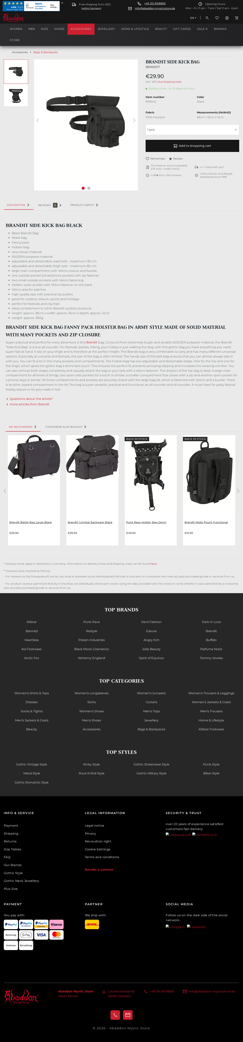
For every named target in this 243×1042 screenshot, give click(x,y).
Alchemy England (91, 658)
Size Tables (12, 849)
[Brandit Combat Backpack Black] (92, 474)
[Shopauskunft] (179, 834)
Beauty (31, 729)
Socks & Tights (32, 711)
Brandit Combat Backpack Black (90, 522)
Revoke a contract (99, 869)
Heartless (31, 640)
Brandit (153, 67)
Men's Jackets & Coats (31, 720)
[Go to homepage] (22, 18)
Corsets (151, 702)
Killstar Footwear (211, 729)
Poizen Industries (91, 640)
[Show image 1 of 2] (83, 188)
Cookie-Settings (97, 849)
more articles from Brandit (29, 404)
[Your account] (227, 18)
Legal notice (94, 825)
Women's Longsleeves (91, 693)
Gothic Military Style (151, 773)
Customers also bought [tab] (63, 426)
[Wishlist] (217, 18)
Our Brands (13, 865)
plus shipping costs (169, 81)
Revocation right (98, 841)
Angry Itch (151, 640)
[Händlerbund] (204, 834)
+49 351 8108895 (155, 3)
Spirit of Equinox (151, 658)
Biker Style (211, 773)
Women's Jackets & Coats (211, 702)
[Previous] (37, 121)
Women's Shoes (91, 711)
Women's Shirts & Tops (31, 693)
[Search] (207, 18)
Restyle (91, 631)
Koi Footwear (32, 649)
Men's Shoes (91, 720)
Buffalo (211, 640)
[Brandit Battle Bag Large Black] (34, 474)
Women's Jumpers (151, 693)
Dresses (32, 702)
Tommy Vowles (211, 658)
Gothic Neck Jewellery (21, 881)
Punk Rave (91, 622)
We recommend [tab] (20, 426)
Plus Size (11, 889)
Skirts (91, 702)
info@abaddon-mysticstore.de (155, 8)
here (154, 563)
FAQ (7, 857)
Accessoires (91, 729)
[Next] (134, 121)
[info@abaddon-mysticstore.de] (128, 1015)
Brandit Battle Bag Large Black (30, 522)
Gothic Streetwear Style (151, 764)
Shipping (11, 833)
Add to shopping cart (195, 146)
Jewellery (151, 720)
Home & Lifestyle (211, 720)
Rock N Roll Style (91, 773)
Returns (10, 841)
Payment (11, 825)
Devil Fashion (151, 622)
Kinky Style (91, 764)
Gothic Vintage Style (31, 764)
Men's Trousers (211, 711)
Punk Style (211, 764)
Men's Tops (151, 711)
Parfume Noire (211, 649)
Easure (151, 631)
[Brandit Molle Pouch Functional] (209, 474)
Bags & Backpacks (151, 729)
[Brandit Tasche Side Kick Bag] (86, 121)
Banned (32, 631)
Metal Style (31, 773)
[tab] (18, 205)
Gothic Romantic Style (32, 782)
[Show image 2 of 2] (88, 188)
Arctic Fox (31, 658)
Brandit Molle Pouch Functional (206, 522)
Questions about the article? (31, 399)
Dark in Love (211, 622)
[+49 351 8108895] (115, 1015)
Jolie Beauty (151, 649)
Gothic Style (13, 873)
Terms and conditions (102, 857)
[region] (71, 125)
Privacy (90, 833)
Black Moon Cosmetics (91, 649)
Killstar (32, 622)
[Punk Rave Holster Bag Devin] (151, 474)
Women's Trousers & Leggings (211, 693)
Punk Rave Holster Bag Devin (146, 522)
